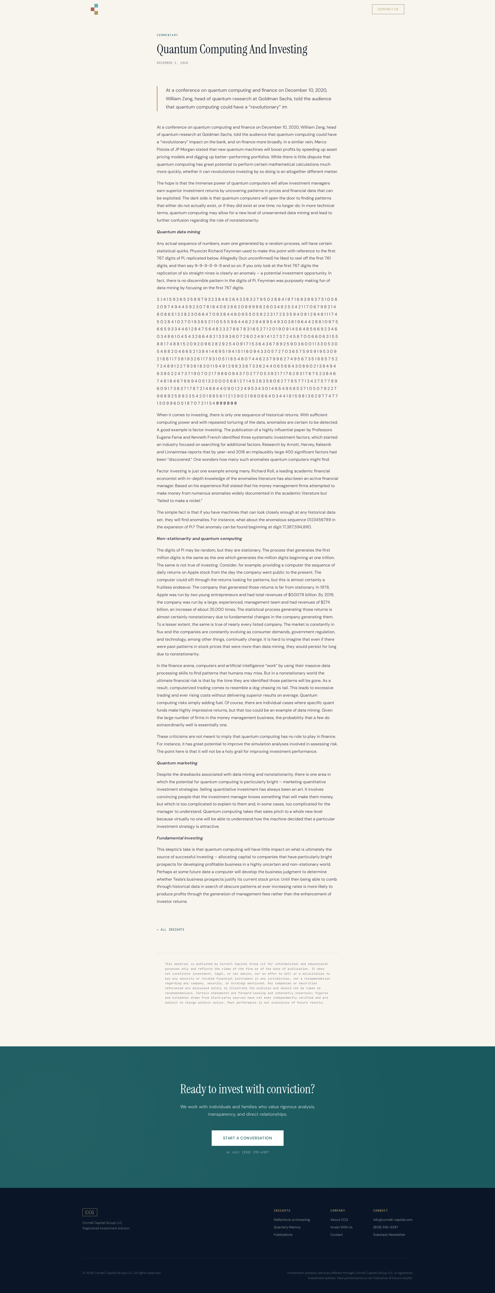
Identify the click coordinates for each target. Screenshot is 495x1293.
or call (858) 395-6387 (247, 1152)
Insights (309, 9)
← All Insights (170, 930)
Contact (337, 1234)
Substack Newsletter (389, 1234)
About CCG (339, 1219)
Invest (356, 9)
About (334, 9)
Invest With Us (342, 1227)
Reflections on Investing (292, 1219)
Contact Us (388, 9)
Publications (283, 1234)
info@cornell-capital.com (392, 1219)
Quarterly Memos (287, 1227)
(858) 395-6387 (385, 1227)
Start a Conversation (247, 1138)
